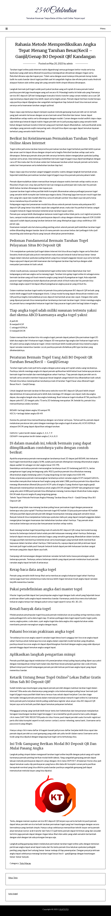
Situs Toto (13, 877)
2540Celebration (55, 10)
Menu (102, 28)
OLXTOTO (64, 909)
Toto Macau (25, 863)
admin (69, 63)
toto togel (13, 893)
